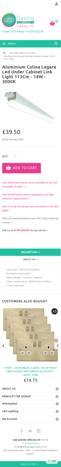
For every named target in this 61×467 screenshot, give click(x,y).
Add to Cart (24, 168)
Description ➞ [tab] (30, 252)
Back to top (28, 464)
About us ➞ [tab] (30, 259)
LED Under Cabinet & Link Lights (22, 53)
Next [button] (57, 345)
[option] (30, 108)
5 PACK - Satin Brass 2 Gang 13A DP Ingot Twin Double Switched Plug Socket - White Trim (30, 371)
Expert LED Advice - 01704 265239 (22, 31)
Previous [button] (3, 345)
